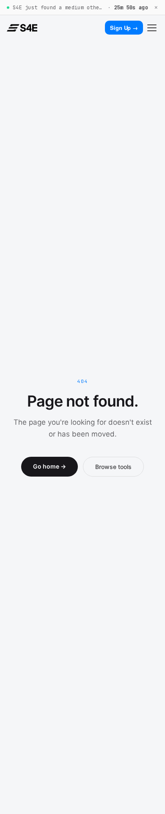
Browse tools (113, 466)
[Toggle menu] (152, 28)
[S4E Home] (22, 28)
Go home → (49, 466)
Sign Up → (124, 28)
